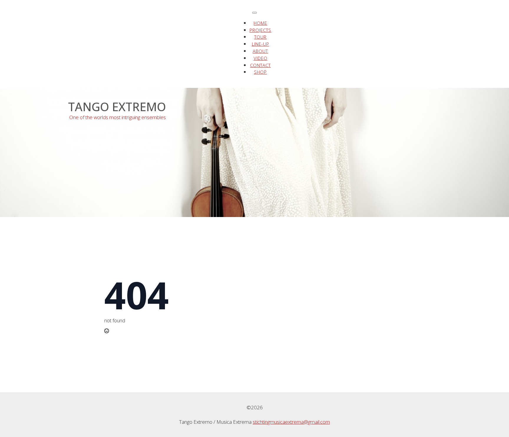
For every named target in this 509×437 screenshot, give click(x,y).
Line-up (260, 44)
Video (260, 58)
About (260, 51)
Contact (260, 65)
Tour (260, 37)
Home (260, 23)
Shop (260, 72)
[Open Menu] (254, 13)
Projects (260, 30)
